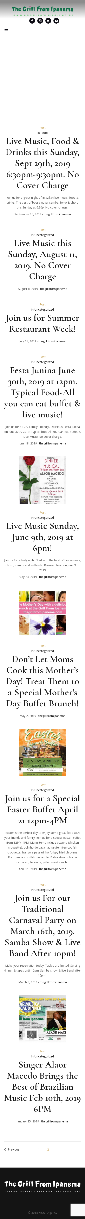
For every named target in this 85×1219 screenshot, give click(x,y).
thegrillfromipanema (57, 214)
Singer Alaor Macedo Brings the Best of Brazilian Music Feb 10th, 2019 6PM (42, 1086)
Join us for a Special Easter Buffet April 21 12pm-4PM (42, 809)
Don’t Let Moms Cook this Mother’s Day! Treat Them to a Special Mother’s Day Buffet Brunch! (42, 681)
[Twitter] (48, 21)
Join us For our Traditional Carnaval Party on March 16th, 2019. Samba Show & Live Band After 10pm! (42, 925)
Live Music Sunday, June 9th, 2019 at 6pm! (42, 537)
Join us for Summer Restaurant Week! (42, 323)
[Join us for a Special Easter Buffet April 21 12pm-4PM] (42, 752)
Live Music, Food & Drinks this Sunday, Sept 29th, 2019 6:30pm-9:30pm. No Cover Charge (42, 163)
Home (22, 91)
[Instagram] (40, 21)
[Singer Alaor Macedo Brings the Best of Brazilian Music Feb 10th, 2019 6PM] (42, 1018)
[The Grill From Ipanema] (42, 11)
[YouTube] (56, 21)
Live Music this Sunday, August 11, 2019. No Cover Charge (42, 259)
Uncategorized (44, 235)
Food (44, 133)
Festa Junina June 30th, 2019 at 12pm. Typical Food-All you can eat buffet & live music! (42, 392)
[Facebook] (32, 21)
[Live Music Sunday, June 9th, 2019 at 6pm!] (42, 480)
